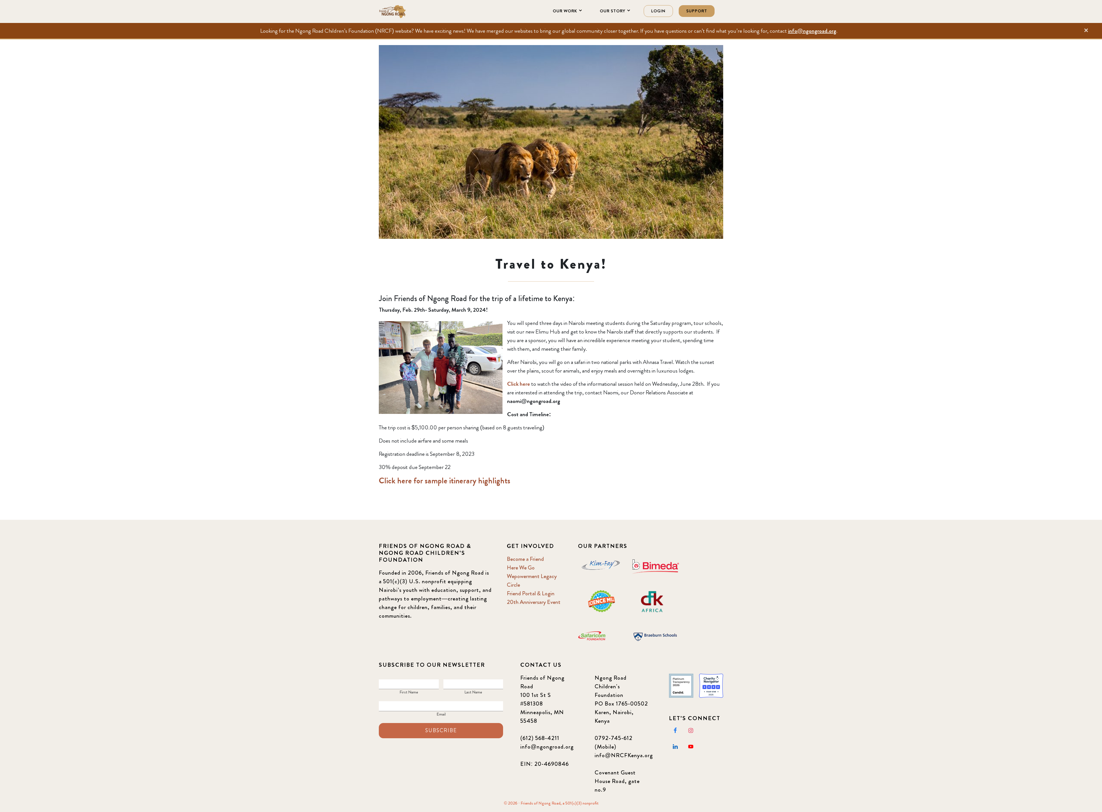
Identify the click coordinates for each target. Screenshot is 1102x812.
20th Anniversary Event (533, 602)
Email (441, 714)
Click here (518, 384)
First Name (408, 692)
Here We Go (521, 567)
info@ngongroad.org (812, 31)
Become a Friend (525, 559)
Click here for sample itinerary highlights (444, 481)
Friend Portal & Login (530, 593)
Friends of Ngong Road (407, 11)
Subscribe (441, 730)
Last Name (473, 692)
